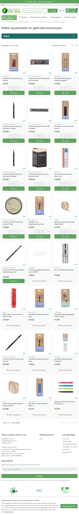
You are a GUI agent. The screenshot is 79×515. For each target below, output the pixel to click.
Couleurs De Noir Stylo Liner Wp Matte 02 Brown (12, 175)
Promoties (24, 17)
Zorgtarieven (67, 452)
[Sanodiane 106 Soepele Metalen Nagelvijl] (65, 62)
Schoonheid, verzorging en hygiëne (18, 22)
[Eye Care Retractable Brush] (65, 253)
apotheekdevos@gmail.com (21, 449)
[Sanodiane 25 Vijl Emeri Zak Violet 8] (14, 62)
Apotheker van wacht (70, 447)
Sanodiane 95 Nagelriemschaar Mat (36, 223)
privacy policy (65, 480)
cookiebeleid (8, 512)
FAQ (41, 439)
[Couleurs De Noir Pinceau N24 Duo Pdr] (14, 343)
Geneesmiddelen (55, 17)
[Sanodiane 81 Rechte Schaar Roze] (39, 343)
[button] (39, 36)
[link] (61, 422)
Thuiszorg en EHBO (70, 17)
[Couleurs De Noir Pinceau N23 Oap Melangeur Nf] (14, 253)
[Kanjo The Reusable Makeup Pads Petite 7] (65, 206)
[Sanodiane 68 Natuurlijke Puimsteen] (65, 343)
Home (3, 22)
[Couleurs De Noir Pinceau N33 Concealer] (39, 110)
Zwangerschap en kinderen (38, 17)
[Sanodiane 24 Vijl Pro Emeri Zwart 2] (65, 110)
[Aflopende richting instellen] (76, 45)
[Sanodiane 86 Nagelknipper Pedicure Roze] (65, 298)
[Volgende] (76, 422)
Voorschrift (66, 449)
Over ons (66, 439)
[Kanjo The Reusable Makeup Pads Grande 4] (14, 387)
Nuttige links (67, 441)
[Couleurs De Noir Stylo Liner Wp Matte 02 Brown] (14, 158)
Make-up (34, 22)
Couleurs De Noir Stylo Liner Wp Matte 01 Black (12, 127)
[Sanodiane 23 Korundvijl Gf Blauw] (39, 387)
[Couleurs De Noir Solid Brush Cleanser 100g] (14, 206)
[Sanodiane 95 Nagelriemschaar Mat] (39, 206)
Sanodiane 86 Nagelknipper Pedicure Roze (64, 315)
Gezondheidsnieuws (70, 444)
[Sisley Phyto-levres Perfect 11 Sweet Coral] (14, 298)
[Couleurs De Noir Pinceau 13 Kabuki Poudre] (39, 158)
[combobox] (35, 11)
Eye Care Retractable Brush (64, 270)
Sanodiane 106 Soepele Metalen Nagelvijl (62, 79)
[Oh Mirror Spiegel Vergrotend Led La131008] (39, 253)
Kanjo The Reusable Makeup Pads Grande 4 (13, 404)
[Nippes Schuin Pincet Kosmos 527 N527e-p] (65, 387)
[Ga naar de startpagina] (11, 11)
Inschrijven (39, 476)
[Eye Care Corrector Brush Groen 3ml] (65, 158)
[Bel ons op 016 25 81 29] (60, 11)
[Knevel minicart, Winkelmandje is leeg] (68, 10)
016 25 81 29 (12, 447)
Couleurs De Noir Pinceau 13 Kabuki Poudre (38, 175)
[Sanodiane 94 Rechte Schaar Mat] (39, 298)
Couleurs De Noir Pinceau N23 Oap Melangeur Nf (13, 271)
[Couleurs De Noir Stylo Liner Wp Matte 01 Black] (14, 110)
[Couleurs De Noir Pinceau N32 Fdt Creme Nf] (39, 62)
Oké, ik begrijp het (69, 506)
